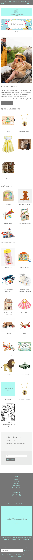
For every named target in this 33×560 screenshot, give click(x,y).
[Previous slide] (12, 31)
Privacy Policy (16, 486)
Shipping (16, 481)
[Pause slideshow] (31, 31)
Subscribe (10, 459)
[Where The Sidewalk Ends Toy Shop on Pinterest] (16, 496)
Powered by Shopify (16, 557)
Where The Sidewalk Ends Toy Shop (21, 555)
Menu (5, 4)
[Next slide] (21, 31)
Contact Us (16, 479)
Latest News (16, 501)
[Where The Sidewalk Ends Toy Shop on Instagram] (20, 496)
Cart (30, 4)
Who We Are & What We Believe (16, 504)
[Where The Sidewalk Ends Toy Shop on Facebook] (13, 496)
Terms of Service (16, 488)
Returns (16, 483)
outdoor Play (7, 103)
